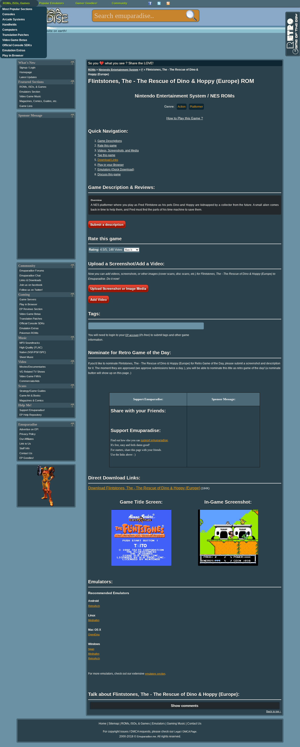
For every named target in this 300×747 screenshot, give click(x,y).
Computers (9, 29)
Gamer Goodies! (86, 3)
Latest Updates (28, 77)
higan (91, 649)
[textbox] (145, 15)
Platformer (196, 106)
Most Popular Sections (17, 9)
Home (102, 723)
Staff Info (24, 448)
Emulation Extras (13, 50)
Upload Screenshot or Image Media (118, 288)
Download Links (108, 160)
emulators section (155, 673)
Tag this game (106, 155)
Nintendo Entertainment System (118, 69)
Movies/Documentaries (32, 366)
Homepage (25, 72)
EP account (132, 335)
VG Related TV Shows (32, 371)
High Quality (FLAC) (30, 347)
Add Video (98, 299)
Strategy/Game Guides (32, 390)
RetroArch (94, 605)
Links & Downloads (30, 280)
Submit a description (107, 224)
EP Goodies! (26, 457)
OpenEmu (94, 634)
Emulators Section (29, 91)
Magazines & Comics (31, 400)
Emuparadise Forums (31, 270)
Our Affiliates (26, 439)
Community (119, 3)
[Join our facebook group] (149, 3)
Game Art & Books (30, 395)
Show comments (184, 706)
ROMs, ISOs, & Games (32, 86)
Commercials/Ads (29, 381)
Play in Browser (12, 55)
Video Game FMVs (30, 376)
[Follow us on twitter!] (159, 3)
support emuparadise (154, 440)
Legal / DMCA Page (185, 731)
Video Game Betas (14, 40)
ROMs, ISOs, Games (16, 3)
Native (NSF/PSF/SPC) (32, 352)
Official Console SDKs (17, 45)
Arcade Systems (13, 19)
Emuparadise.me (146, 736)
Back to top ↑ (273, 711)
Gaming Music (176, 723)
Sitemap (114, 723)
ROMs (92, 69)
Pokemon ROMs (28, 333)
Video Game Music (30, 96)
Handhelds (9, 24)
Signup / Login (27, 67)
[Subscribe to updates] (168, 3)
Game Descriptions (110, 141)
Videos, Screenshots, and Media (118, 150)
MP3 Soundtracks (29, 342)
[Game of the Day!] (292, 34)
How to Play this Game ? (184, 118)
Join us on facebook (30, 284)
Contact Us (25, 453)
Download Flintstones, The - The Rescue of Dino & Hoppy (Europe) (144, 488)
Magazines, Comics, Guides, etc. (38, 101)
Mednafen (93, 620)
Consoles (8, 14)
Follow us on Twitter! (31, 289)
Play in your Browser (111, 164)
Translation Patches (15, 35)
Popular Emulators (51, 3)
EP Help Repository (30, 414)
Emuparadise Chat (30, 275)
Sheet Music (26, 357)
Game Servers (27, 299)
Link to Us (25, 443)
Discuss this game (109, 174)
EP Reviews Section (30, 309)
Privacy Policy (27, 434)
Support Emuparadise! (32, 410)
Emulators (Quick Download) (116, 169)
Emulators (158, 723)
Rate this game (107, 145)
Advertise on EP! (28, 429)
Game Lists (26, 106)
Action (182, 106)
